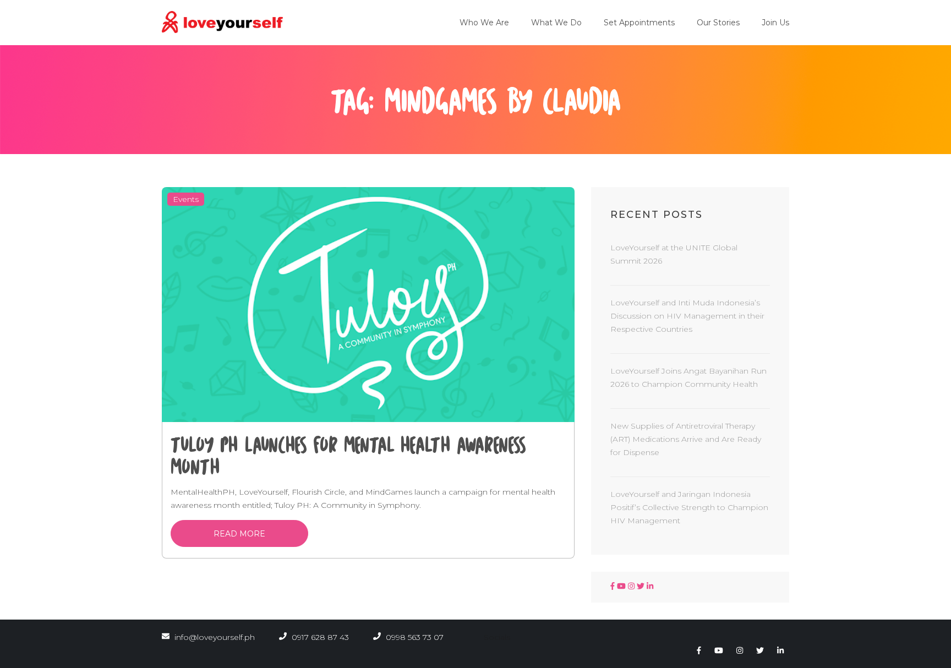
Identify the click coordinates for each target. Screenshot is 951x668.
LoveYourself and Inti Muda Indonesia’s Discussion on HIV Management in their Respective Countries (687, 316)
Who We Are (484, 23)
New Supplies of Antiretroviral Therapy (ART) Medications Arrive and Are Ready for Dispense (685, 439)
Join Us (775, 23)
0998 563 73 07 (414, 637)
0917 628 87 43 (319, 637)
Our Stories (718, 23)
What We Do (556, 23)
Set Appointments (639, 23)
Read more (239, 534)
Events (186, 199)
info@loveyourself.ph (214, 637)
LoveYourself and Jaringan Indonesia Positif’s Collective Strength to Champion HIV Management (689, 507)
